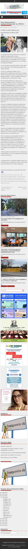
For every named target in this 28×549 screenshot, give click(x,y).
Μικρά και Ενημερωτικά (6, 446)
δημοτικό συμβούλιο (17, 178)
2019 (3, 523)
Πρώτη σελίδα (9, 174)
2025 (3, 494)
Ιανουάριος (6, 517)
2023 (3, 497)
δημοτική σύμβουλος (8, 178)
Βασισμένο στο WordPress (8, 545)
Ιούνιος (5, 509)
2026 (3, 492)
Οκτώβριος (5, 502)
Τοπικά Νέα (14, 27)
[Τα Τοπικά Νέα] (2, 16)
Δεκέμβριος (6, 499)
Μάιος (4, 510)
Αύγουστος (5, 505)
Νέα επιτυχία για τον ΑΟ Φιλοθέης (9, 457)
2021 (3, 520)
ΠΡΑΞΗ (23, 179)
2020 (3, 522)
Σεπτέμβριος (6, 504)
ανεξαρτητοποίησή (4, 176)
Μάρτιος (5, 513)
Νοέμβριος (5, 500)
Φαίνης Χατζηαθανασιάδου (21, 181)
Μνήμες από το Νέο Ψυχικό (22, 188)
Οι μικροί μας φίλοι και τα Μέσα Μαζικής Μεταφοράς (13, 452)
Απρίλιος (5, 512)
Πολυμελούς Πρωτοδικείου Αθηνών (15, 179)
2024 (3, 495)
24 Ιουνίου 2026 (5, 216)
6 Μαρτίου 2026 (5, 277)
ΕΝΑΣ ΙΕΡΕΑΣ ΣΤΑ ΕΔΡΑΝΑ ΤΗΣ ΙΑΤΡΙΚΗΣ (11, 455)
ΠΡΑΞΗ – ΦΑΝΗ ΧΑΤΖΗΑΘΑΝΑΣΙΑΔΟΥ (8, 181)
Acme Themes (16, 546)
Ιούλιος (5, 507)
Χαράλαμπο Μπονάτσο (5, 183)
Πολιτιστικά (4, 174)
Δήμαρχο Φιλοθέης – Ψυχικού (15, 176)
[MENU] (27, 17)
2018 (3, 525)
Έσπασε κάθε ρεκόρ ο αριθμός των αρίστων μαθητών (6, 189)
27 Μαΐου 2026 (5, 247)
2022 (3, 518)
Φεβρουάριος (6, 515)
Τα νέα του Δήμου (16, 174)
